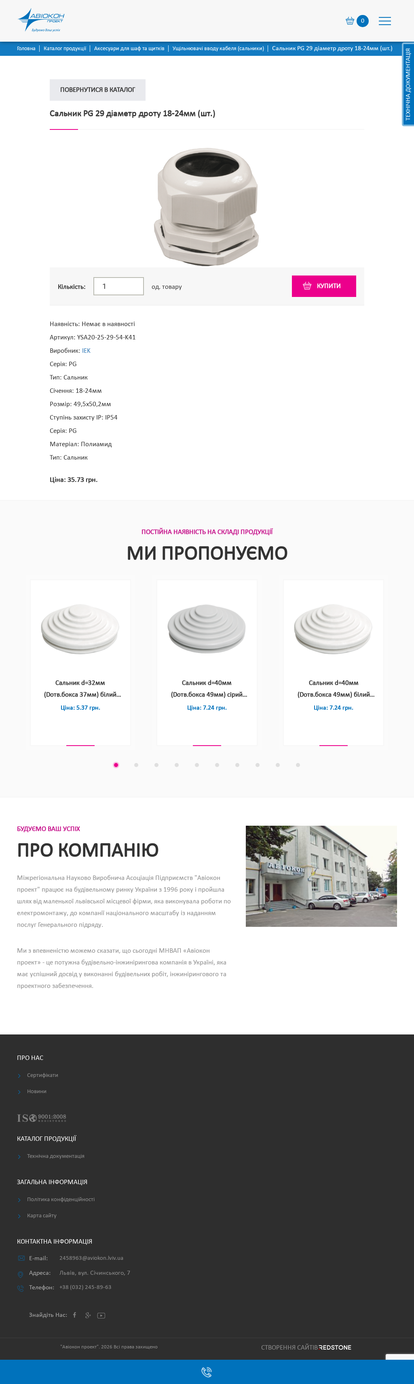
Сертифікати (42, 1075)
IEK (86, 351)
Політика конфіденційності (61, 1200)
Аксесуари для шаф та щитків (129, 49)
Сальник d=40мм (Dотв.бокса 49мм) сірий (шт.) (207, 690)
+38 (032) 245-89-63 (85, 1287)
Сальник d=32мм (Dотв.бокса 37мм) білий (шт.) (80, 690)
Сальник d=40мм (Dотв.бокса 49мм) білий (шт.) (334, 690)
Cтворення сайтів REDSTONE (305, 1347)
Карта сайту (42, 1216)
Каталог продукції (65, 49)
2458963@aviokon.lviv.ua (91, 1258)
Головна (26, 49)
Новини (36, 1092)
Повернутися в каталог (97, 90)
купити (329, 286)
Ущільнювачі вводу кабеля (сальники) (218, 49)
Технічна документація (408, 84)
